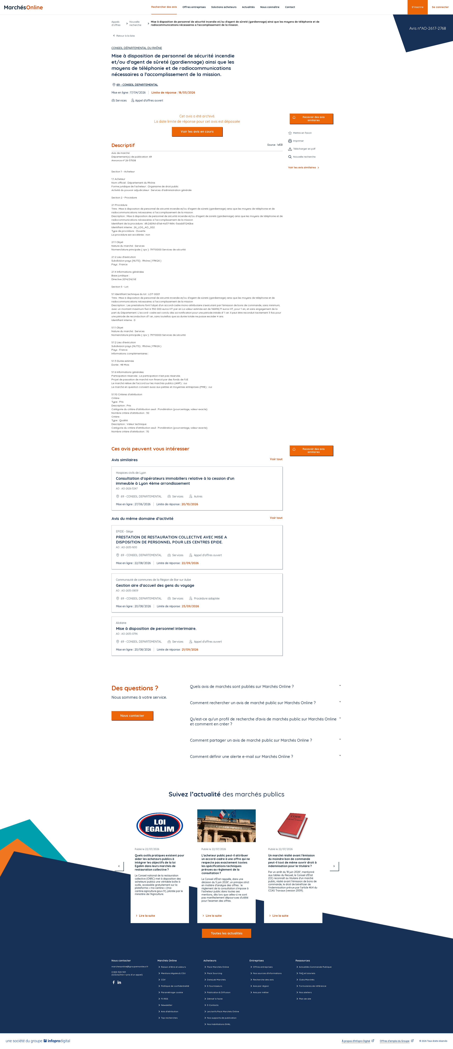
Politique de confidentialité (175, 986)
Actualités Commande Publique (315, 967)
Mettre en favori (302, 132)
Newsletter (166, 1005)
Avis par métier (261, 992)
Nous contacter (132, 716)
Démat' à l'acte (215, 998)
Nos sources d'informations (267, 973)
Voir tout (276, 459)
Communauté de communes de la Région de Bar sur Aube (153, 579)
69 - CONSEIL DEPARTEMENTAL (137, 84)
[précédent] (119, 866)
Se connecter (440, 7)
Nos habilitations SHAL (218, 1024)
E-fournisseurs (214, 986)
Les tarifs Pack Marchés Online (223, 1011)
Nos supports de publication (221, 1017)
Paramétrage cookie (172, 992)
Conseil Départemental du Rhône (136, 48)
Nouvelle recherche (135, 23)
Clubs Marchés (306, 979)
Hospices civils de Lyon (131, 472)
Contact (290, 7)
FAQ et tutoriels (307, 973)
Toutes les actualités (226, 933)
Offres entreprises (194, 7)
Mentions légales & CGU (173, 973)
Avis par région (261, 986)
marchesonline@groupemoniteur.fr (129, 966)
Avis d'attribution (169, 1011)
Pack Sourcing (214, 973)
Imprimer (298, 140)
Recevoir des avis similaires (314, 119)
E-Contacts (212, 1005)
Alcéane (121, 623)
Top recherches (169, 1017)
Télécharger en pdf (304, 148)
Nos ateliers (305, 992)
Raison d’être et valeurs (173, 967)
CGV (163, 979)
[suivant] (334, 866)
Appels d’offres (116, 23)
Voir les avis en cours (197, 131)
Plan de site (305, 998)
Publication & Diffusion (218, 992)
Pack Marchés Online (218, 967)
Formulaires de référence (312, 986)
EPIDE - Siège (124, 531)
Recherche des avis (263, 979)
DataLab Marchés (216, 979)
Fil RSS (164, 998)
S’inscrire (417, 7)
